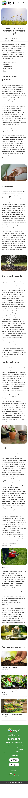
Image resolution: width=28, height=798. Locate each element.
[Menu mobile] (18, 3)
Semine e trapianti (8, 66)
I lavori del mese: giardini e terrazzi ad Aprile (13, 691)
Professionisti (6, 750)
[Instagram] (12, 739)
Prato (4, 71)
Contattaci (18, 751)
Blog (4, 752)
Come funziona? (7, 748)
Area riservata (19, 749)
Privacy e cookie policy (20, 746)
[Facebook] (9, 739)
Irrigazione (6, 64)
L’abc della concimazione (9, 667)
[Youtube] (15, 739)
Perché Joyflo (6, 746)
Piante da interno (8, 69)
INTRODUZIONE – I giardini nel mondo (12, 715)
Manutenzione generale (9, 62)
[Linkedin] (19, 739)
